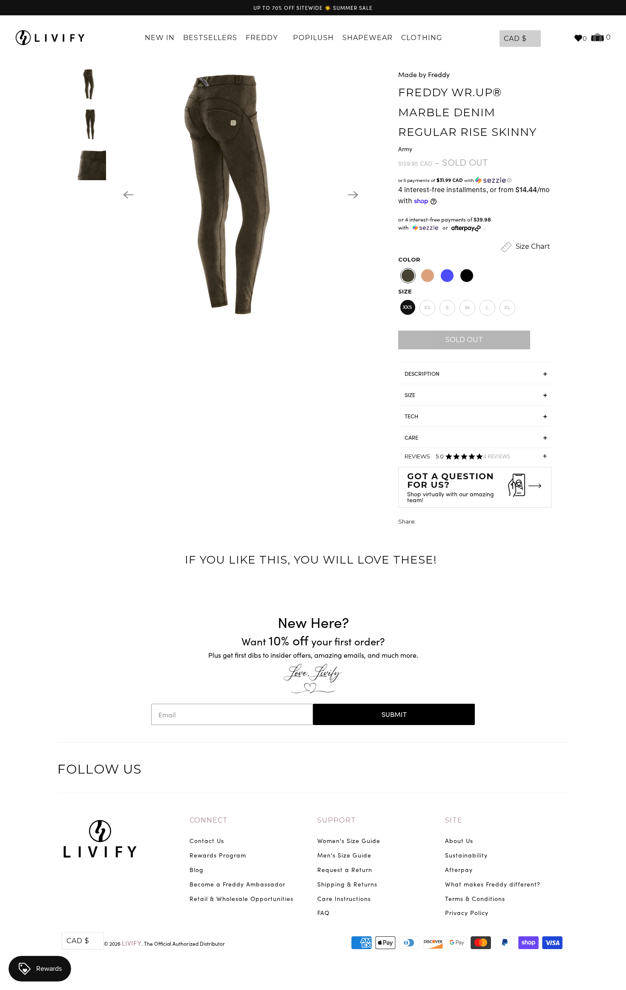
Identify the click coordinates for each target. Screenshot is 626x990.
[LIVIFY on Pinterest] (543, 771)
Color (409, 259)
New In (160, 38)
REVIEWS (476, 459)
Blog (197, 870)
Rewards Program (218, 855)
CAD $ (515, 39)
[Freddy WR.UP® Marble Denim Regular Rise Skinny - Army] (241, 195)
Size (405, 291)
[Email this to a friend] (471, 522)
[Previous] (128, 194)
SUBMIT (394, 714)
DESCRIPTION (422, 373)
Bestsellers (210, 38)
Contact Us (207, 841)
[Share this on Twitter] (423, 522)
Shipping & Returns (347, 884)
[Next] (353, 194)
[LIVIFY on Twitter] (508, 771)
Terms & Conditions (475, 899)
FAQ (323, 913)
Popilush (313, 38)
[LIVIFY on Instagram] (561, 771)
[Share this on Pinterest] (455, 522)
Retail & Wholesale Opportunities (241, 899)
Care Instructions (344, 899)
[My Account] (549, 38)
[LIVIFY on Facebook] (525, 771)
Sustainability (466, 855)
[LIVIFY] (50, 38)
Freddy (263, 38)
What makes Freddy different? (492, 884)
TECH (411, 416)
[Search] (563, 38)
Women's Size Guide (348, 841)
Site (453, 820)
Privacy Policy (466, 913)
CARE (411, 437)
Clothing (423, 38)
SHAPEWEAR (367, 38)
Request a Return (344, 870)
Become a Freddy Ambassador (237, 884)
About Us (459, 841)
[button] (474, 180)
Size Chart (532, 246)
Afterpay (459, 870)
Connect (209, 820)
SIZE (410, 395)
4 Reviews (496, 456)
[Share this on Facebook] (439, 522)
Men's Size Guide (344, 855)
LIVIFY (131, 942)
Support (336, 820)
